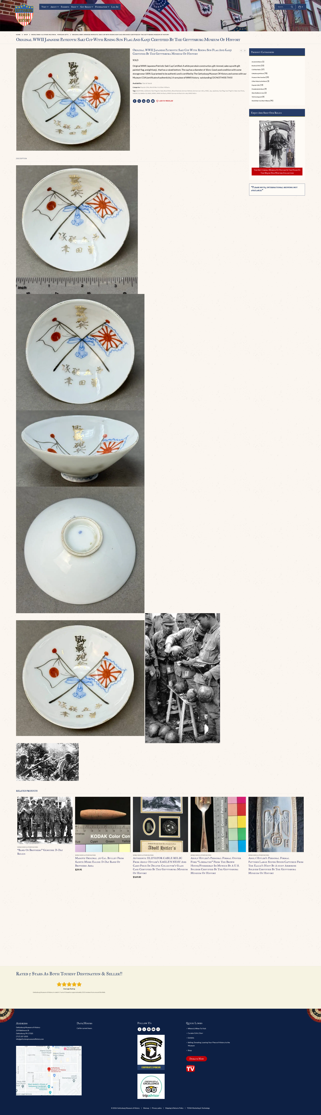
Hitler (207, 91)
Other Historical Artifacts (259, 81)
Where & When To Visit (197, 1028)
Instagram (158, 1029)
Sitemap (146, 1108)
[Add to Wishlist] (71, 847)
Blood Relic (167, 91)
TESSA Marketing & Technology (198, 1108)
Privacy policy (157, 1108)
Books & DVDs (256, 66)
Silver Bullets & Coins (258, 93)
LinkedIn (144, 101)
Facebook (135, 101)
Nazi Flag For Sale (231, 91)
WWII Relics (192, 93)
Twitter (139, 101)
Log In (114, 6)
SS (139, 93)
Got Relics (85, 6)
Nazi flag (222, 91)
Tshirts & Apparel (257, 97)
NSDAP (135, 93)
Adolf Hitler (140, 91)
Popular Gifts (144, 87)
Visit (44, 6)
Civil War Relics (256, 70)
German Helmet (187, 91)
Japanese (215, 91)
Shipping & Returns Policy (174, 1108)
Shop (73, 6)
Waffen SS (143, 93)
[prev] (241, 50)
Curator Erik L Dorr (195, 1033)
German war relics (199, 91)
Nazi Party (240, 91)
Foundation (101, 6)
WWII (154, 93)
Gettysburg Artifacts (258, 73)
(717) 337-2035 (22, 1036)
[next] (245, 50)
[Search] (292, 7)
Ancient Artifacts (257, 62)
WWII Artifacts (162, 93)
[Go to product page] (45, 820)
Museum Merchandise (258, 77)
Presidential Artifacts (258, 89)
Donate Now (196, 1058)
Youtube (153, 1029)
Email (153, 101)
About (54, 6)
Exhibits (65, 6)
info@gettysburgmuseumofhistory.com (30, 1039)
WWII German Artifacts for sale (177, 93)
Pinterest (148, 101)
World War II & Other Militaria (160, 87)
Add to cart (126, 801)
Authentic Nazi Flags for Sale (153, 91)
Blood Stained (176, 91)
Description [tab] (21, 158)
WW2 (149, 93)
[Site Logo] (24, 15)
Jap (211, 91)
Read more (68, 801)
